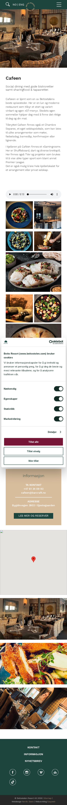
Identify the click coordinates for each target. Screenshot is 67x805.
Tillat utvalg (33, 451)
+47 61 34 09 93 (33, 489)
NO (14, 4)
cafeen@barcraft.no (33, 492)
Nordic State (28, 801)
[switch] (58, 398)
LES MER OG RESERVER (34, 515)
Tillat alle (33, 441)
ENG (21, 4)
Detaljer (52, 432)
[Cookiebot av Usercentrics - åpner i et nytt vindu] (49, 342)
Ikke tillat (33, 460)
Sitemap (47, 798)
